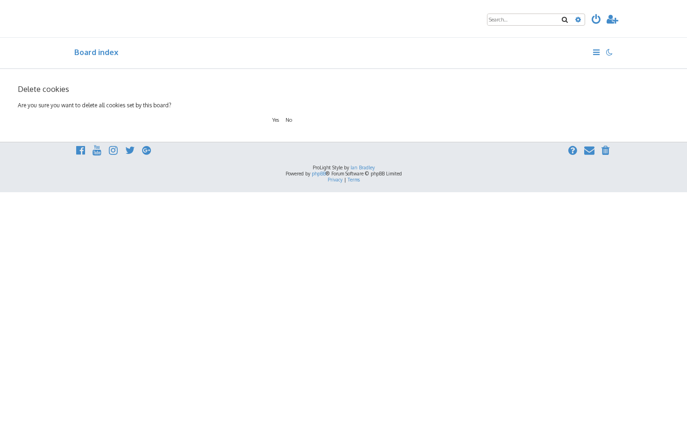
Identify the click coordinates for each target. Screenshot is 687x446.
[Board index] (117, 19)
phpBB (319, 173)
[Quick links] (597, 52)
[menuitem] (596, 20)
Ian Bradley (363, 167)
